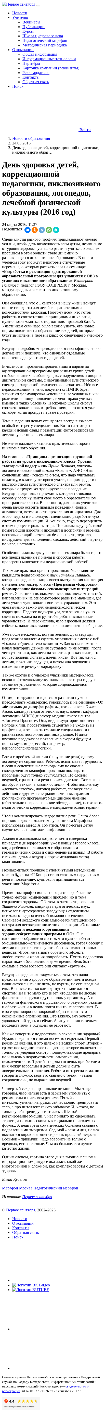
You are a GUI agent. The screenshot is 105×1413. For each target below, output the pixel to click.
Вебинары (31, 22)
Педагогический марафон (44, 40)
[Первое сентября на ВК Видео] (31, 1285)
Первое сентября (37, 1197)
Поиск (17, 86)
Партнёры (31, 63)
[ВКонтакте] (27, 230)
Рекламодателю (35, 72)
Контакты (31, 77)
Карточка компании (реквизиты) (50, 68)
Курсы (28, 31)
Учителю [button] (20, 17)
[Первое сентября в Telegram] (50, 1329)
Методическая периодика (44, 45)
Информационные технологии (49, 59)
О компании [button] (23, 49)
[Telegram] (42, 230)
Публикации (33, 26)
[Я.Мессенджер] (56, 230)
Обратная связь (35, 82)
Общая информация (39, 54)
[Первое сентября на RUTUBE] (30, 1289)
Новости (19, 13)
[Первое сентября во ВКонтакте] (50, 1280)
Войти (84, 130)
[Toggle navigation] (38, 5)
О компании (23, 1223)
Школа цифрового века (42, 36)
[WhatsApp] (49, 230)
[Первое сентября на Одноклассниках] (50, 1368)
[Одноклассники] (35, 230)
